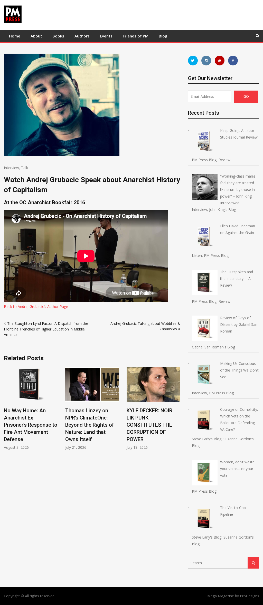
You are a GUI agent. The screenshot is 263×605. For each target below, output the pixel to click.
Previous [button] (7, 411)
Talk (24, 167)
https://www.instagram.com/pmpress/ (206, 60)
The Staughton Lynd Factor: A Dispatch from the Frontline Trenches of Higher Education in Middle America (46, 329)
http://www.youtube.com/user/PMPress (219, 60)
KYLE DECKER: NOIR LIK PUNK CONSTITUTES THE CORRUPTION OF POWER (149, 424)
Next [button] (177, 411)
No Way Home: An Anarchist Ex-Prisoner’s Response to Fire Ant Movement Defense (30, 424)
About (36, 35)
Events (106, 35)
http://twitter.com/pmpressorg (193, 60)
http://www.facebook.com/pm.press (233, 60)
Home (14, 35)
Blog (163, 35)
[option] (30, 408)
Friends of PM (135, 35)
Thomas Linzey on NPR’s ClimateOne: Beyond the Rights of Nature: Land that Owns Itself (89, 424)
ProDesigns (249, 595)
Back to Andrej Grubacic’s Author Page (36, 306)
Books (58, 35)
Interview (11, 167)
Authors (82, 35)
